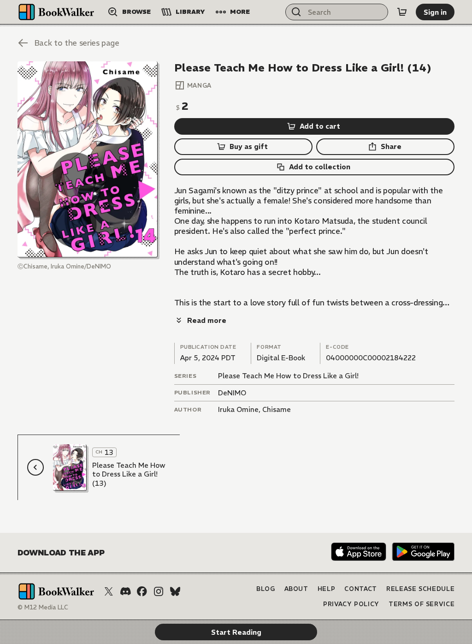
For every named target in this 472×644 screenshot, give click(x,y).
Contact (360, 589)
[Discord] (125, 591)
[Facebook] (142, 591)
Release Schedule (420, 589)
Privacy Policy (351, 604)
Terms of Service (421, 604)
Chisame (276, 409)
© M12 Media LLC (43, 607)
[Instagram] (158, 591)
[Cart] (402, 12)
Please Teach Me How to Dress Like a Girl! (288, 375)
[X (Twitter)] (108, 591)
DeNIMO (232, 392)
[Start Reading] (88, 159)
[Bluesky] (175, 591)
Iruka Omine (238, 409)
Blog (265, 589)
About (296, 589)
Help (327, 589)
